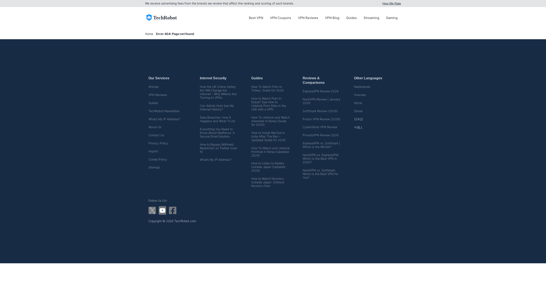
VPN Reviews (308, 18)
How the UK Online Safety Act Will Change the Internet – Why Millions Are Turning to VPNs (218, 92)
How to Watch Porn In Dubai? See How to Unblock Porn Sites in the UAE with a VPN (268, 104)
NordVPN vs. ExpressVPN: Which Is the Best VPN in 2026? (321, 158)
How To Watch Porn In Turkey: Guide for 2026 (267, 88)
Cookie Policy (157, 159)
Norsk (358, 103)
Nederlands (362, 86)
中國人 (358, 127)
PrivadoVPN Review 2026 (321, 135)
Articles (153, 86)
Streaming (371, 18)
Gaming (392, 18)
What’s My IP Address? (164, 119)
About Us (154, 127)
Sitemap (154, 167)
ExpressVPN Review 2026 (321, 91)
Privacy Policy (158, 143)
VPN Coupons (280, 18)
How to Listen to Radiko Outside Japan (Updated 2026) (268, 166)
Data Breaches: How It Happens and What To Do (217, 119)
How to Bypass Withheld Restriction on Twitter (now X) (218, 148)
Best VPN (256, 18)
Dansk (358, 111)
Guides (351, 18)
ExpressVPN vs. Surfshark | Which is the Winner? (321, 145)
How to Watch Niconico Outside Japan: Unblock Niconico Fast (267, 182)
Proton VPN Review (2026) (321, 119)
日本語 (358, 119)
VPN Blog (332, 18)
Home (149, 34)
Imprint (153, 151)
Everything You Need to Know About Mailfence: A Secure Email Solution (217, 132)
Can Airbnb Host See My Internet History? (217, 107)
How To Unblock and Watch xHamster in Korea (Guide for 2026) (270, 121)
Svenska (360, 95)
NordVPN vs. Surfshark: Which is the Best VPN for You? (320, 173)
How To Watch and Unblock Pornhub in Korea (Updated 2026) (270, 151)
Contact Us (156, 135)
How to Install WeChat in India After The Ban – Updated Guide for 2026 (268, 136)
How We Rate (391, 3)
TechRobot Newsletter (164, 111)
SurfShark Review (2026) (320, 111)
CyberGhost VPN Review (320, 127)
